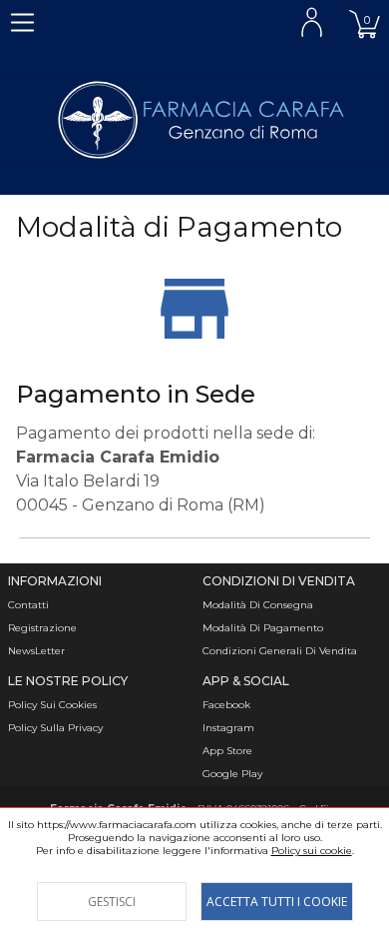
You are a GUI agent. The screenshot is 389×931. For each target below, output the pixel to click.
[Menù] (22, 22)
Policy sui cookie (311, 850)
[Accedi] (311, 22)
